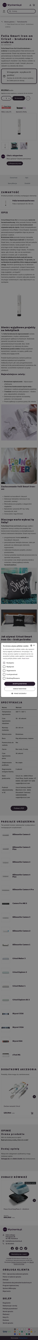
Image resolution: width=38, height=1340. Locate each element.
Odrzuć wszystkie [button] (19, 689)
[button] (19, 693)
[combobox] (31, 646)
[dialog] (19, 670)
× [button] (34, 645)
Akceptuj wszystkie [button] (20, 684)
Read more (25, 658)
